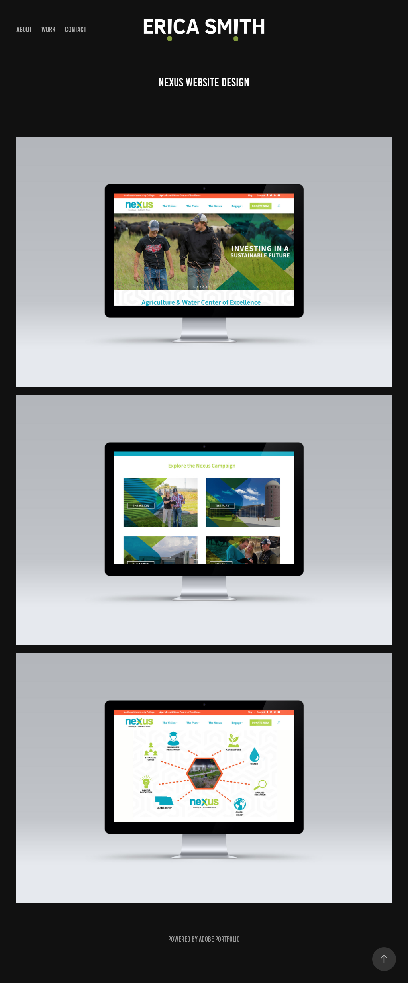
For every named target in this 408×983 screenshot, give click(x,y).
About (24, 29)
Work (48, 29)
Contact (75, 29)
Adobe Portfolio (219, 939)
